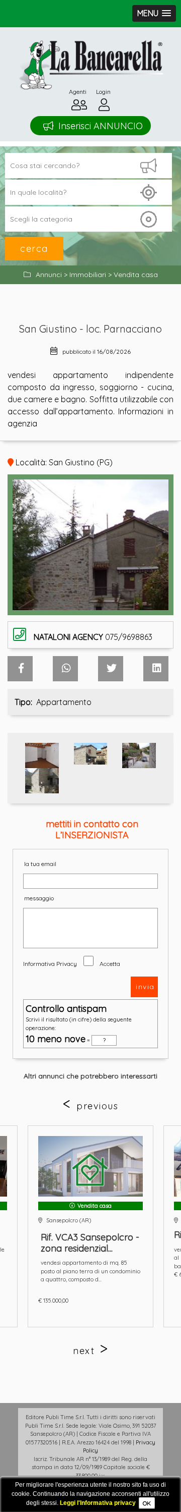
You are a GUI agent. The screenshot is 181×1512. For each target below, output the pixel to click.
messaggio (39, 898)
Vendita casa (136, 274)
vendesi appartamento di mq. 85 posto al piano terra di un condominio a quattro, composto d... (90, 1271)
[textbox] (88, 192)
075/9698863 (93, 637)
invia (145, 986)
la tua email (40, 864)
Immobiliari (87, 274)
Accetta (110, 963)
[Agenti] (79, 107)
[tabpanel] (90, 1226)
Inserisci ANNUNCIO (100, 126)
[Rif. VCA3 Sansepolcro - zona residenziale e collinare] (90, 1166)
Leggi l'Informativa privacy (98, 1502)
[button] (154, 13)
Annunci (49, 274)
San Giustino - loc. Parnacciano (90, 328)
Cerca (34, 248)
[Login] (104, 107)
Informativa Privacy (50, 963)
